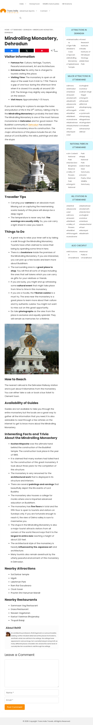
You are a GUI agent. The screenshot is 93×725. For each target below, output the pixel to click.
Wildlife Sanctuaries (51, 4)
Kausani (71, 95)
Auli (69, 135)
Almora (71, 85)
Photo (24, 372)
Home (7, 30)
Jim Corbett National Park (73, 156)
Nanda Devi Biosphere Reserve (72, 165)
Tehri (82, 110)
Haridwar (71, 92)
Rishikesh (71, 116)
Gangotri (84, 98)
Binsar (82, 132)
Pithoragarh (72, 233)
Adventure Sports (27, 11)
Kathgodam (85, 122)
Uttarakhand (16, 30)
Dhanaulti (84, 101)
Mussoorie (72, 104)
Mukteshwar (73, 122)
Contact (44, 11)
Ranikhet (71, 113)
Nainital (71, 107)
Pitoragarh (72, 110)
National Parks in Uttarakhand (86, 254)
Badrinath (72, 101)
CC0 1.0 (38, 372)
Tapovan (71, 55)
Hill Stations (67, 4)
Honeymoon (34, 4)
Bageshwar (85, 119)
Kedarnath (72, 98)
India (22, 4)
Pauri (70, 128)
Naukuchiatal (73, 125)
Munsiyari (71, 132)
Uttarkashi (84, 125)
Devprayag (85, 116)
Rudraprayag (85, 107)
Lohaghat (84, 85)
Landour (83, 89)
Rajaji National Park (84, 159)
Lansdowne (72, 119)
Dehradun (27, 30)
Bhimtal (83, 104)
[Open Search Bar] (20, 18)
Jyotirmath (85, 113)
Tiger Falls (72, 45)
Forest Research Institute (84, 42)
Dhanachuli (85, 128)
